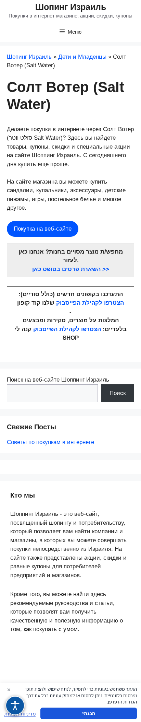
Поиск (118, 393)
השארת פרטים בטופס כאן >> (70, 269)
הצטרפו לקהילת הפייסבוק (90, 303)
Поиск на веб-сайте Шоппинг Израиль (58, 379)
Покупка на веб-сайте (43, 228)
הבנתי (88, 713)
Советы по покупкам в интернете (50, 442)
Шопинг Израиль (70, 7)
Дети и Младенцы (82, 57)
